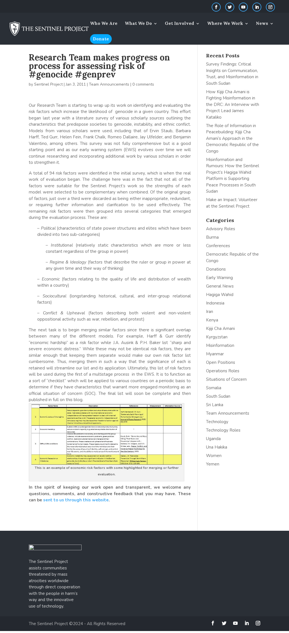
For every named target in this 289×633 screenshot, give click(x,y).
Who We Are (103, 23)
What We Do (138, 23)
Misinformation (220, 345)
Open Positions (220, 362)
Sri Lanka (214, 405)
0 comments (143, 84)
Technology (217, 422)
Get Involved (179, 23)
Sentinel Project (48, 84)
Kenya (212, 320)
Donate (101, 39)
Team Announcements (109, 84)
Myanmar (215, 354)
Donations (216, 269)
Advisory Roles (220, 229)
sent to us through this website (76, 500)
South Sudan (218, 396)
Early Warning (219, 277)
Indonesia (215, 303)
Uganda (213, 438)
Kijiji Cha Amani (220, 328)
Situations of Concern (226, 379)
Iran (209, 311)
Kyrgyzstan (216, 337)
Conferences (218, 246)
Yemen (212, 464)
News (262, 23)
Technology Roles (223, 430)
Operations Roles (222, 371)
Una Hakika (216, 447)
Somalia (213, 388)
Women (214, 455)
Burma (212, 237)
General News (220, 286)
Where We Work (225, 23)
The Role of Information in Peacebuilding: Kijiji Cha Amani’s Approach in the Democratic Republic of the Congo (232, 138)
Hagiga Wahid (219, 294)
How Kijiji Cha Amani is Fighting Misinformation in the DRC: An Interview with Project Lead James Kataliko (232, 104)
